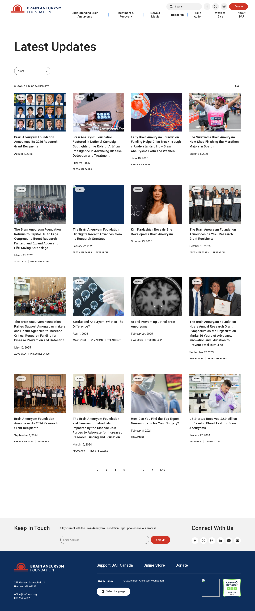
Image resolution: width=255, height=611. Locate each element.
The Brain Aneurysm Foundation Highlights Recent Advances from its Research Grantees (97, 234)
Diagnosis (137, 340)
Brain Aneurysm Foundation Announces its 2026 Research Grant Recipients (36, 142)
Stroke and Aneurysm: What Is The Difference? (98, 324)
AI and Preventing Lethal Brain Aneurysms (153, 324)
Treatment (114, 340)
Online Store (154, 565)
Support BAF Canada (115, 565)
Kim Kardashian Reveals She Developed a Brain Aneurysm (152, 232)
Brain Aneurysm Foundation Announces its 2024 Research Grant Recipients (36, 423)
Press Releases (82, 169)
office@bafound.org (25, 594)
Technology (154, 340)
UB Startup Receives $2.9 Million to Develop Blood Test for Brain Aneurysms (213, 423)
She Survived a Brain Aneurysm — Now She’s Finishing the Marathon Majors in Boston (214, 142)
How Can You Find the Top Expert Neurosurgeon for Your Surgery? (155, 421)
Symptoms (97, 340)
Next (151, 470)
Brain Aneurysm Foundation (36, 9)
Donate (239, 6)
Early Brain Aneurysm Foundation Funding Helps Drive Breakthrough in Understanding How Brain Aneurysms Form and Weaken (156, 144)
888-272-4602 (22, 598)
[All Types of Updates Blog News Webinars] (32, 71)
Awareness (80, 340)
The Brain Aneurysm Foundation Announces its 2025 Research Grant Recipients (212, 234)
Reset (237, 86)
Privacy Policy (105, 581)
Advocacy (20, 261)
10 (142, 470)
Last (163, 470)
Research (102, 252)
